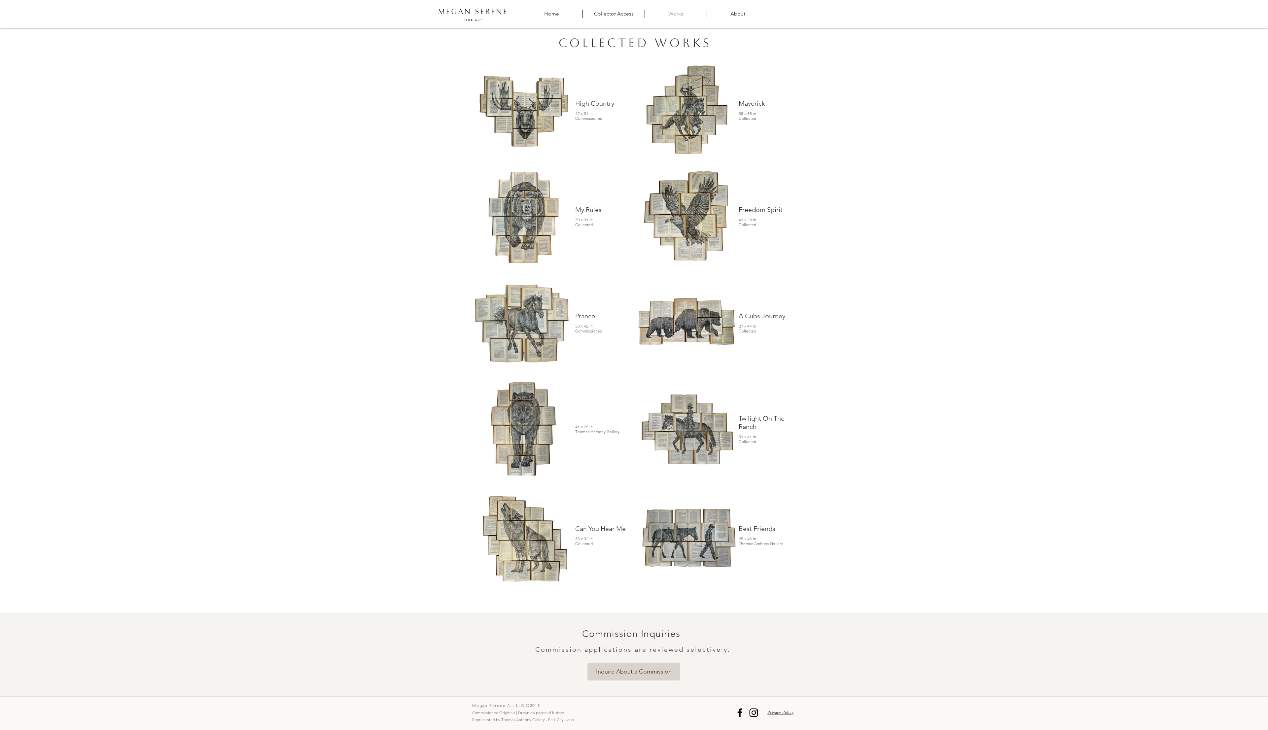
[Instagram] (753, 712)
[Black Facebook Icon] (740, 712)
